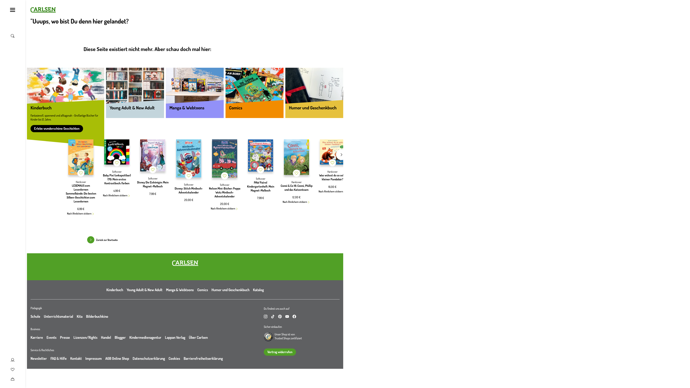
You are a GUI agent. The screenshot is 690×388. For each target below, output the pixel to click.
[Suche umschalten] (12, 36)
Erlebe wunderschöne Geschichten (56, 128)
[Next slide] (341, 154)
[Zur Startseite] (185, 263)
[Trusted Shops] (268, 336)
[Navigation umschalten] (12, 9)
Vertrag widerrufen (279, 352)
